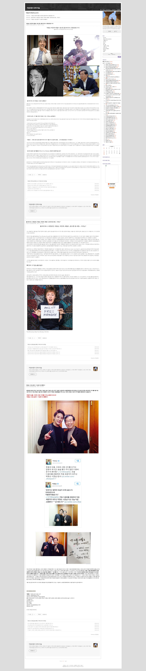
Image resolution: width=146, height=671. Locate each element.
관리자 (78, 665)
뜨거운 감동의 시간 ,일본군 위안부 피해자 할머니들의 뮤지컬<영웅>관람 (42, 626)
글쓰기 (82, 665)
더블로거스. (105, 40)
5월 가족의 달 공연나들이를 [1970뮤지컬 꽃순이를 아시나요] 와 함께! (41, 350)
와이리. (104, 41)
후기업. (104, 44)
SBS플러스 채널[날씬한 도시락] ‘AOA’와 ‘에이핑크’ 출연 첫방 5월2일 (41, 187)
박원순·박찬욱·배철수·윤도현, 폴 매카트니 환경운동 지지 (42, 15)
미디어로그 (108, 9)
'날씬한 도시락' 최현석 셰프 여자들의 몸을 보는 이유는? (38, 185)
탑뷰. (104, 51)
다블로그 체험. (106, 45)
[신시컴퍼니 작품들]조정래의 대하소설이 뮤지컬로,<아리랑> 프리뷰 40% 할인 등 (43, 348)
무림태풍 (64, 666)
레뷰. (104, 43)
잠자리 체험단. (106, 48)
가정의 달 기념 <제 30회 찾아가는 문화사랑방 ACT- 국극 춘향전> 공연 (41, 347)
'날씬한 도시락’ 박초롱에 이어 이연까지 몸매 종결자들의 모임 (39, 190)
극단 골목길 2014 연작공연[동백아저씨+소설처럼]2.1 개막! (39, 625)
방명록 (118, 9)
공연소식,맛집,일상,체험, (31, 223)
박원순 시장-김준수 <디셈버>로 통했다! (39, 19)
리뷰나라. (105, 47)
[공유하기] (32, 175)
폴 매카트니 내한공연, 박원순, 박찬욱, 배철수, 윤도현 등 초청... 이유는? (45, 17)
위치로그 (114, 9)
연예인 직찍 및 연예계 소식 (31, 24)
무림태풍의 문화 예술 (33, 8)
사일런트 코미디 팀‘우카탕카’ (33, 188)
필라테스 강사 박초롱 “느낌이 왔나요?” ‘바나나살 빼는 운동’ (39, 183)
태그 (104, 9)
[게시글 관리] (34, 175)
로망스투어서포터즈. (107, 39)
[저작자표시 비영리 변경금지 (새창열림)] (45, 174)
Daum (75, 666)
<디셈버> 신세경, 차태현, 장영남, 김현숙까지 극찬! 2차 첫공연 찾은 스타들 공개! (43, 630)
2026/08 (111, 146)
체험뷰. (104, 50)
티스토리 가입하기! (112, 185)
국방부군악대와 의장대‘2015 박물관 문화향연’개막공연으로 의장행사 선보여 (43, 352)
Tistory (82, 666)
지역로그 (64, 665)
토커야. (104, 37)
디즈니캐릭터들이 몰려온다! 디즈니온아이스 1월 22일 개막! (39, 623)
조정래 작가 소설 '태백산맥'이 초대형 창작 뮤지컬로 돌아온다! (39, 628)
